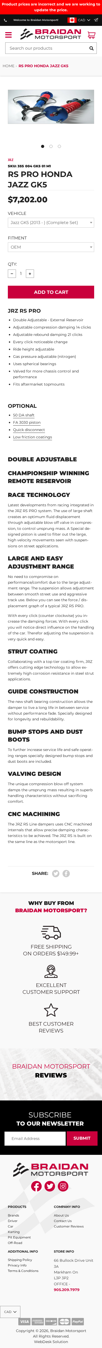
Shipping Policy (20, 1260)
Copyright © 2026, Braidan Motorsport (51, 1330)
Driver (13, 1221)
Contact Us (63, 1221)
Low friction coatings (32, 437)
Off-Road (15, 1243)
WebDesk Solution (51, 1341)
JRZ (11, 160)
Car (10, 1226)
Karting (14, 1232)
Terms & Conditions (23, 1271)
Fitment (17, 238)
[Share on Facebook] (65, 873)
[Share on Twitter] (56, 873)
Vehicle (17, 213)
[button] (79, 20)
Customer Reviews (69, 1226)
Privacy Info (17, 1265)
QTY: (12, 264)
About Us (61, 1215)
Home (8, 66)
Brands (13, 1215)
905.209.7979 (67, 1289)
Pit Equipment (19, 1237)
